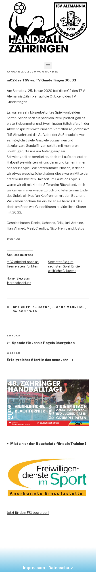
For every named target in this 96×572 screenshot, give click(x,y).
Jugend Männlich (68, 307)
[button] (48, 65)
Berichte (22, 307)
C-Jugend (41, 307)
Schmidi (52, 71)
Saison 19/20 (25, 311)
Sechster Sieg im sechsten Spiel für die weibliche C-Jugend (64, 266)
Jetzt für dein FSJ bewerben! (28, 513)
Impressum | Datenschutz (48, 567)
